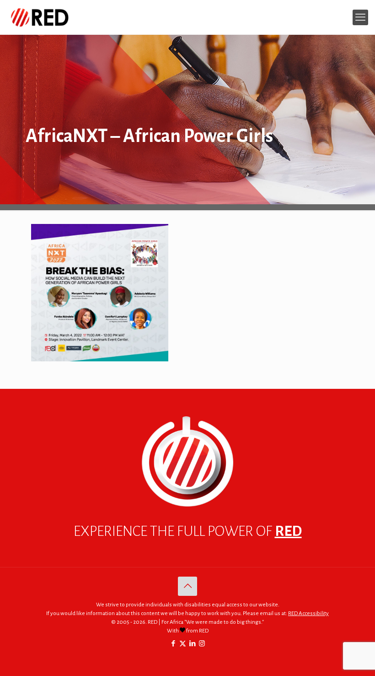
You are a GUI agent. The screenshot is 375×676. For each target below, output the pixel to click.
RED (288, 531)
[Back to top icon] (187, 586)
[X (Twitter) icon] (182, 643)
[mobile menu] (360, 17)
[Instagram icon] (201, 643)
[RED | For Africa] (39, 17)
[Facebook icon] (173, 643)
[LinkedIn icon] (192, 643)
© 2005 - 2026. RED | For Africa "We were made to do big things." (187, 622)
